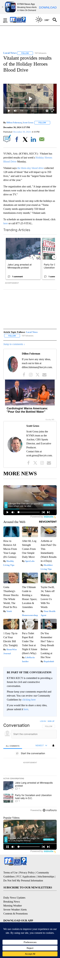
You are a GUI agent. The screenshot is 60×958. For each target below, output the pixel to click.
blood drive (38, 168)
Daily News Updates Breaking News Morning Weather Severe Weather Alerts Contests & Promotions (15, 905)
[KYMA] (21, 19)
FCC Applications (26, 876)
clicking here (29, 699)
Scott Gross (28, 122)
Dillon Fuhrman (14, 122)
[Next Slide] (54, 257)
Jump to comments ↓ (14, 344)
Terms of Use (10, 872)
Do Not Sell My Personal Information (23, 880)
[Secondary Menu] (7, 19)
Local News (32, 332)
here (5, 223)
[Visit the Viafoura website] (49, 810)
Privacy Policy (27, 872)
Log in (43, 721)
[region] (30, 766)
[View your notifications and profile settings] (53, 745)
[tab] (12, 746)
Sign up (51, 721)
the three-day (24, 168)
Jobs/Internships (45, 876)
